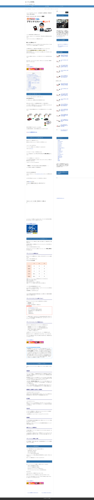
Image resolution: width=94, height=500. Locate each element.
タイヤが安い (61, 6)
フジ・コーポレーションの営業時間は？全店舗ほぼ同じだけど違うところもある (64, 56)
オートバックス (60, 143)
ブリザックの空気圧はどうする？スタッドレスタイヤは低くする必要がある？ (64, 76)
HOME (32, 6)
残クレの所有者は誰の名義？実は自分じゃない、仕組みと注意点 (64, 125)
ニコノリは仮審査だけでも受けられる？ (33, 492)
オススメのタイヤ (60, 141)
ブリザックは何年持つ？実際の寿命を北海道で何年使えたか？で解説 (64, 115)
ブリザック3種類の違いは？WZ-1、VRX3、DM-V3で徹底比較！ (64, 120)
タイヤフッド (60, 146)
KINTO (59, 140)
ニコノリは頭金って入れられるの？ (46, 492)
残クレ (59, 159)
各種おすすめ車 (60, 156)
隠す (34, 73)
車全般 (59, 160)
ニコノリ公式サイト (30, 66)
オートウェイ (60, 142)
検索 (66, 12)
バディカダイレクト (60, 154)
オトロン (32, 148)
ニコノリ (43, 16)
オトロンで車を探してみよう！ (31, 223)
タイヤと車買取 (29, 2)
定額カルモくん (60, 157)
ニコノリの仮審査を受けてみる (31, 132)
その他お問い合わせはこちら (60, 198)
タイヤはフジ (60, 145)
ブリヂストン (60, 155)
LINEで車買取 (47, 6)
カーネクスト (60, 144)
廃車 (58, 158)
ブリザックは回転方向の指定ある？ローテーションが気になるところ (64, 110)
